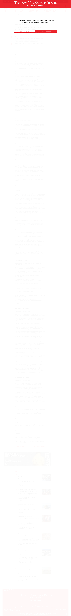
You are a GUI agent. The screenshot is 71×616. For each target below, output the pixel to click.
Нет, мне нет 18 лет (24, 31)
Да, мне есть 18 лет (46, 31)
